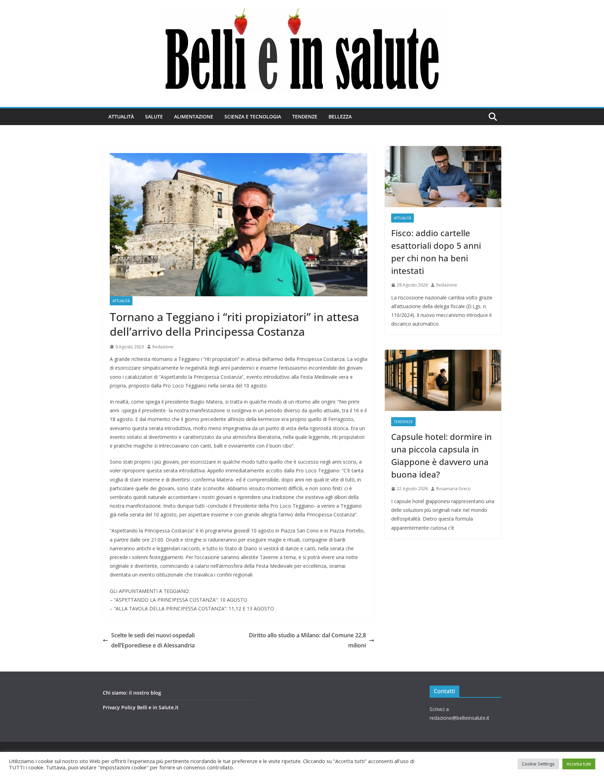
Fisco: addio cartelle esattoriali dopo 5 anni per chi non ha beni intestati (436, 251)
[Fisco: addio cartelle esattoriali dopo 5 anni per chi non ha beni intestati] (443, 176)
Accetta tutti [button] (579, 764)
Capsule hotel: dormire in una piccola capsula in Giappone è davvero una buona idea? (441, 455)
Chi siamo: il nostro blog (132, 692)
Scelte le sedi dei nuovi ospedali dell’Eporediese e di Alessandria (153, 640)
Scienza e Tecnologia (252, 116)
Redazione (162, 347)
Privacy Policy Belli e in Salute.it (141, 707)
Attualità (121, 116)
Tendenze (304, 116)
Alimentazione (193, 116)
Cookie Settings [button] (538, 764)
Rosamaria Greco (453, 489)
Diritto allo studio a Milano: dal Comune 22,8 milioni (307, 640)
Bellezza (340, 116)
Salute (154, 116)
